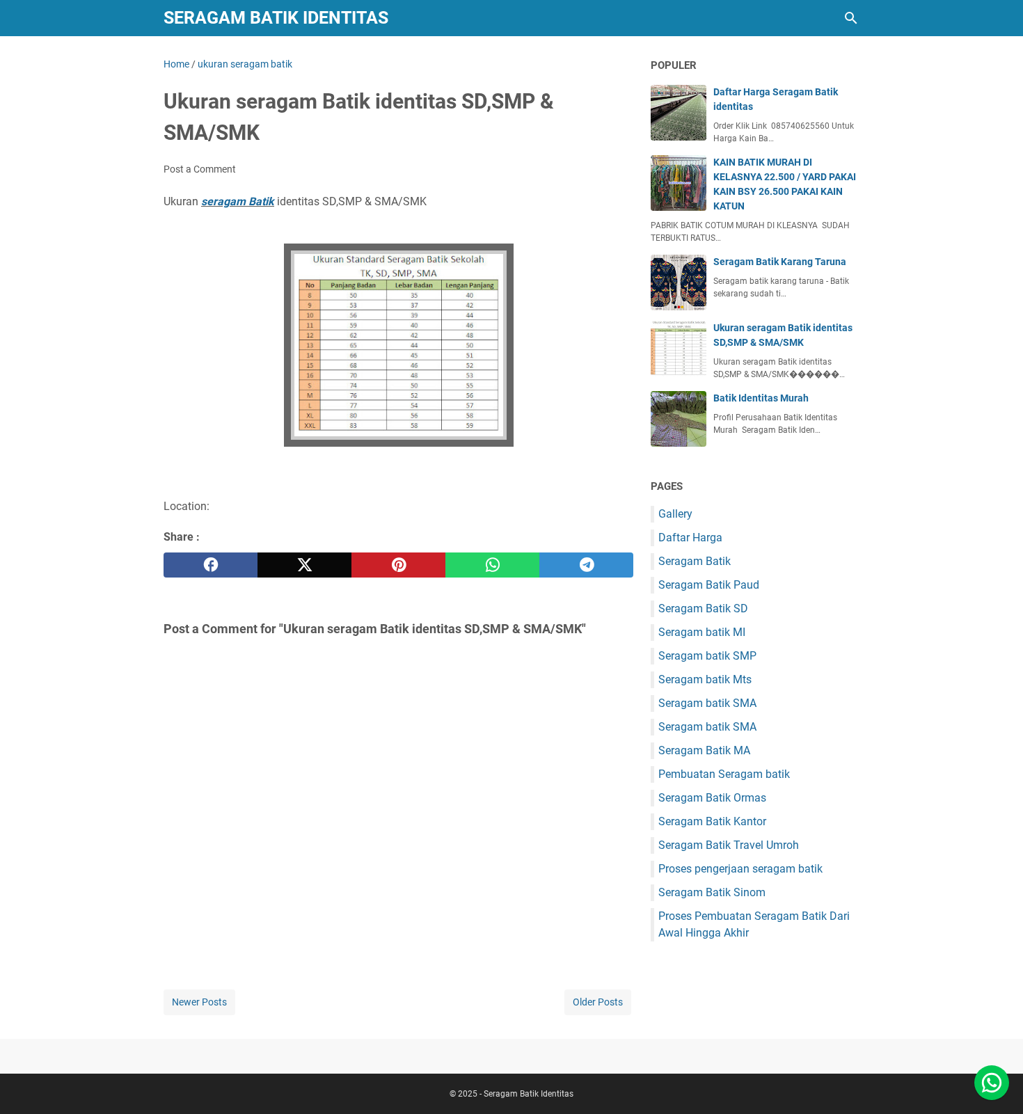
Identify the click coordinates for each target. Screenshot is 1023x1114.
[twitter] (304, 565)
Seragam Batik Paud (708, 584)
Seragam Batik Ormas (712, 797)
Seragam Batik (694, 561)
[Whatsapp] (991, 1082)
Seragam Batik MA (704, 750)
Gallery (675, 513)
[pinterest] (398, 565)
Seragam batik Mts (705, 679)
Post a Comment (200, 169)
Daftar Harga (690, 537)
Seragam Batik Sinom (712, 892)
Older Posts (598, 1002)
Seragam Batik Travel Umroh (728, 845)
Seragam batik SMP (707, 655)
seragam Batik (237, 201)
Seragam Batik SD (703, 608)
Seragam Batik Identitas (276, 18)
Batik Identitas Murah (761, 398)
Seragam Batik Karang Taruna (779, 261)
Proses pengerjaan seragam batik (740, 868)
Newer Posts (199, 1002)
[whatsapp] (492, 565)
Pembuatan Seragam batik (724, 774)
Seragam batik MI (701, 632)
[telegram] (586, 565)
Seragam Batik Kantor (712, 821)
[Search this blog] (851, 18)
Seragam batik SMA (707, 703)
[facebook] (210, 565)
